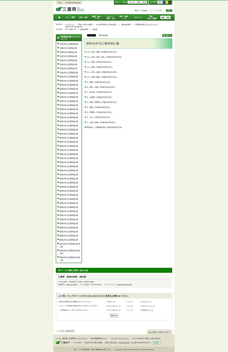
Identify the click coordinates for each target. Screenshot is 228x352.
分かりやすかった (114, 306)
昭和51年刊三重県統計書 (68, 125)
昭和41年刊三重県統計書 (68, 166)
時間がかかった (147, 310)
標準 (160, 2)
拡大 (144, 2)
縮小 (139, 2)
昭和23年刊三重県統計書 (68, 231)
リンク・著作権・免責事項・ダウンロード (71, 338)
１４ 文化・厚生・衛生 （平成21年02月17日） (104, 57)
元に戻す (132, 2)
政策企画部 (84, 29)
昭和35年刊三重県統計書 (68, 191)
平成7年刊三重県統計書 (68, 56)
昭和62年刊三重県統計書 (68, 81)
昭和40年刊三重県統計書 (68, 170)
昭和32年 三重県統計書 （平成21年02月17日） (104, 127)
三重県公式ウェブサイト (70, 9)
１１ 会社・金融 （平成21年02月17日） (102, 72)
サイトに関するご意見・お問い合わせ (146, 338)
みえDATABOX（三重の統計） (106, 24)
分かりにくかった (148, 306)
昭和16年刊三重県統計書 (68, 240)
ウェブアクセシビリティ (120, 338)
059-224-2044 (71, 284)
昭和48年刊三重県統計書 (68, 138)
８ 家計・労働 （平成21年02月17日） (101, 87)
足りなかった (147, 302)
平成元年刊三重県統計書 (68, 72)
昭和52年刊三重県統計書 (68, 121)
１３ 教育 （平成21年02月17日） (99, 62)
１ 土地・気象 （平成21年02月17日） (101, 122)
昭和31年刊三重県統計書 (68, 207)
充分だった (112, 302)
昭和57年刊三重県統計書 (68, 101)
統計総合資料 (126, 24)
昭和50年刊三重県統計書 (68, 129)
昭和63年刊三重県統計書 (68, 76)
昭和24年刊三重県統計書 (68, 227)
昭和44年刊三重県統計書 (68, 154)
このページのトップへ (160, 332)
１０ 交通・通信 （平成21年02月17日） (102, 77)
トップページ (69, 24)
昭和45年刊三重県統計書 (68, 150)
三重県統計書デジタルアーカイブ (146, 24)
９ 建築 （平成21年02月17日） (98, 82)
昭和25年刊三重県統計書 (68, 223)
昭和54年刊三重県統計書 (68, 113)
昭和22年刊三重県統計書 (68, 235)
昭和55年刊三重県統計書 (68, 109)
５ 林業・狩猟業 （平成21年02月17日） (102, 102)
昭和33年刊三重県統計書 (68, 199)
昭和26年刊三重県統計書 (68, 219)
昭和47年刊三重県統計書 (68, 142)
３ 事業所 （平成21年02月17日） (99, 112)
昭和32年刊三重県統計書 (68, 203)
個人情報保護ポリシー (99, 338)
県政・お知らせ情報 (85, 24)
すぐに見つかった (114, 310)
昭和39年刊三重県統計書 (68, 174)
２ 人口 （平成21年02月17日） (98, 117)
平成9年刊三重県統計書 (68, 48)
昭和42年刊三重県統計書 (68, 162)
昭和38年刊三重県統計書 (68, 178)
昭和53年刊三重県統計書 (68, 117)
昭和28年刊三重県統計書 (68, 211)
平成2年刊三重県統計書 (68, 68)
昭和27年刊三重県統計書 (68, 215)
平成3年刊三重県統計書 (68, 64)
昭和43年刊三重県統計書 (68, 158)
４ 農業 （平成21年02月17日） (98, 107)
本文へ (59, 2)
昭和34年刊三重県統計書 (68, 195)
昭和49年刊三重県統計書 (68, 134)
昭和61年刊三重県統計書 (68, 85)
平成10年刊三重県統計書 (68, 44)
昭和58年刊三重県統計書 (68, 97)
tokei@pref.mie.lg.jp (124, 284)
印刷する (167, 35)
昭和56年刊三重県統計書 (68, 105)
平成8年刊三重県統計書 (68, 52)
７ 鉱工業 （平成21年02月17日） (99, 92)
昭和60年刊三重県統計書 (68, 89)
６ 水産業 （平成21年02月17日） (99, 97)
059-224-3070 (124, 343)
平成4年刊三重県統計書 (68, 60)
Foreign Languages (73, 2)
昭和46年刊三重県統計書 (68, 146)
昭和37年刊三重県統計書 (68, 182)
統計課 (95, 29)
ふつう (130, 302)
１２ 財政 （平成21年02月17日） (99, 67)
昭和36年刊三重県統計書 (68, 187)
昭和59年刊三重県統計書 (68, 93)
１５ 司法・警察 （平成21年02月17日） (102, 52)
